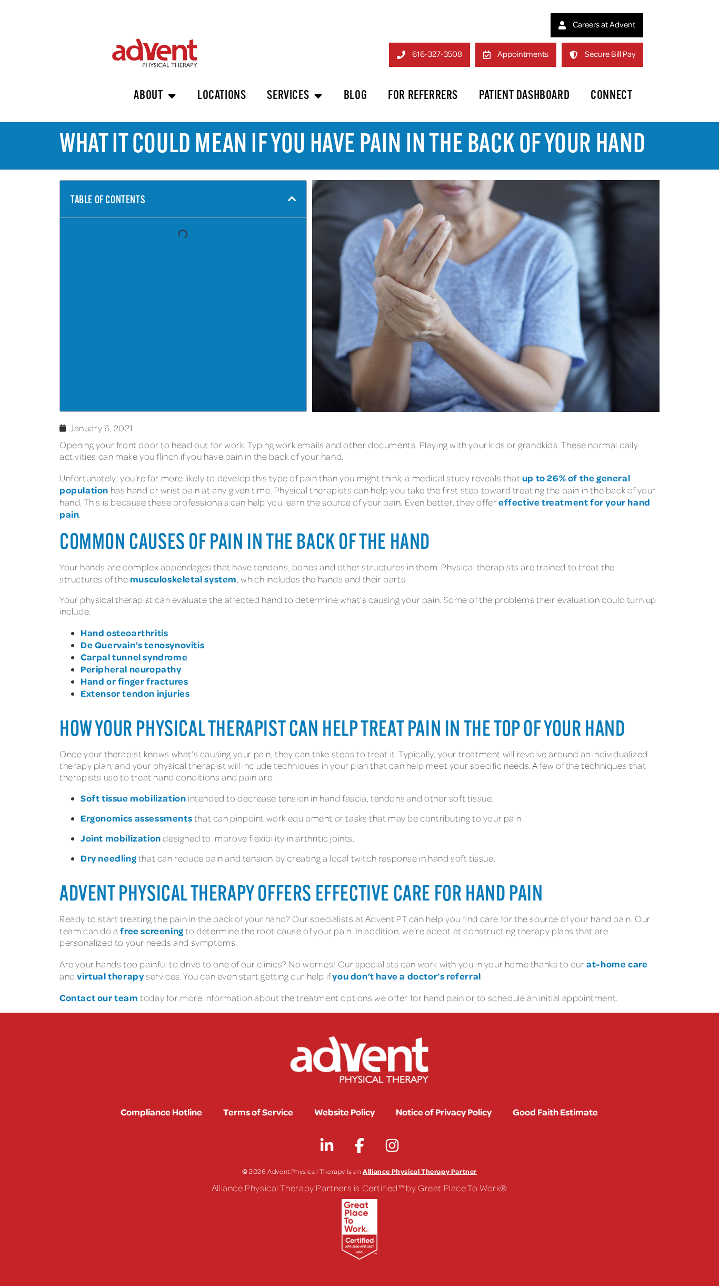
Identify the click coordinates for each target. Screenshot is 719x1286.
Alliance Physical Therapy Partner (420, 1170)
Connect (611, 96)
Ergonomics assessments (136, 818)
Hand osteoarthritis (124, 632)
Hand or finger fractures (134, 681)
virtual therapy (110, 976)
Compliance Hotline (161, 1111)
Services (288, 96)
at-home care (616, 964)
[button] (292, 199)
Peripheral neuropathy (131, 669)
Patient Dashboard (524, 96)
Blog (355, 96)
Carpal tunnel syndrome (134, 656)
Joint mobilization (121, 838)
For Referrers (423, 96)
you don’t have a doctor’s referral (406, 976)
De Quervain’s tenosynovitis (142, 644)
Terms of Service (258, 1111)
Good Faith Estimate (555, 1111)
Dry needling (108, 858)
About (148, 96)
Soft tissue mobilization (133, 798)
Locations (221, 96)
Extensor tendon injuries (135, 693)
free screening (151, 930)
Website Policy (344, 1111)
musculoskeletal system (183, 579)
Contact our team (98, 997)
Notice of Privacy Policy (444, 1111)
